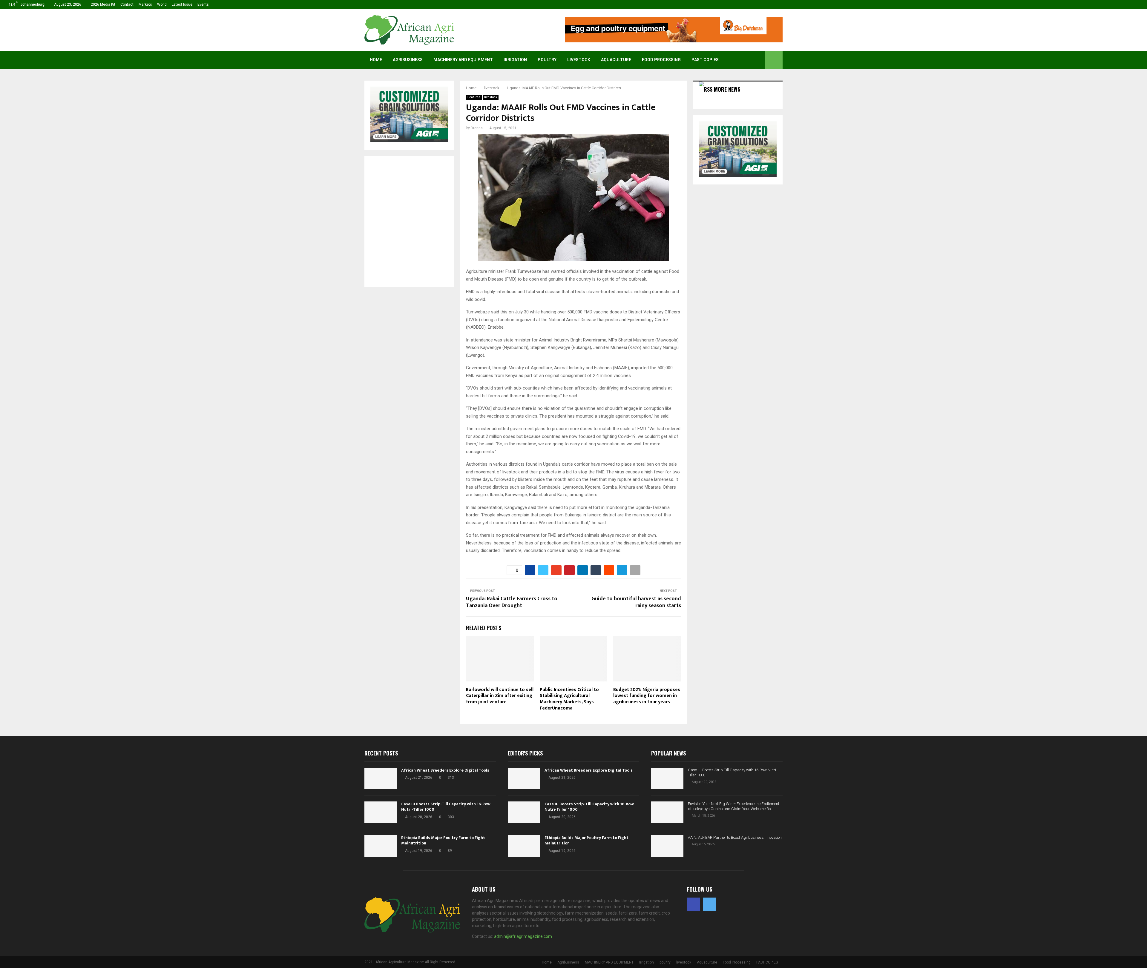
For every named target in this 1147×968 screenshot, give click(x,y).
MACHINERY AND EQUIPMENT (463, 59)
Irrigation (515, 59)
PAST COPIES (705, 59)
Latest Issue (182, 4)
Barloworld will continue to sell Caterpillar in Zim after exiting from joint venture (499, 696)
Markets (145, 4)
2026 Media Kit (103, 4)
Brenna (477, 128)
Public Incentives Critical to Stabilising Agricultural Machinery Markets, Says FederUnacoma (569, 699)
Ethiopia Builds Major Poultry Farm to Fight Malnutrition (443, 840)
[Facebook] (693, 904)
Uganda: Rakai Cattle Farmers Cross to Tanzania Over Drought (511, 602)
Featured (473, 97)
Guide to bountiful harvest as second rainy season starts (636, 602)
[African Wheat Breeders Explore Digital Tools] (380, 778)
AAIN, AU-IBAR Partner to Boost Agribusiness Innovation (735, 837)
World (162, 4)
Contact (127, 4)
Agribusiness (408, 59)
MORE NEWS (727, 89)
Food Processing (661, 59)
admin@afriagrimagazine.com (523, 936)
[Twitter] (709, 904)
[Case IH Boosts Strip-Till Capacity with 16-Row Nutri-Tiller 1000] (380, 812)
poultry (547, 59)
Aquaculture (616, 59)
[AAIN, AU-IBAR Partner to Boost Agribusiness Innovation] (667, 846)
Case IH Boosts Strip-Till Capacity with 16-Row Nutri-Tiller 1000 (445, 807)
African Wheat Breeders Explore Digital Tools (445, 770)
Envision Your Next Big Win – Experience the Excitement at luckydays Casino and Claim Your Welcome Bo (733, 806)
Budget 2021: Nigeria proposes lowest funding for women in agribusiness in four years (646, 696)
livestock (578, 59)
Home (376, 59)
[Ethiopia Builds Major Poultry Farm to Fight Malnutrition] (380, 846)
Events (203, 4)
